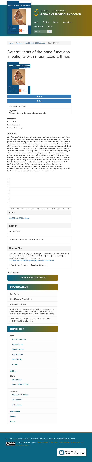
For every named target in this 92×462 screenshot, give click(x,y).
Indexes (15, 364)
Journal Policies (17, 354)
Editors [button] (55, 22)
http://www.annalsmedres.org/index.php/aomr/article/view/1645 (31, 260)
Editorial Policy (17, 359)
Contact (49, 26)
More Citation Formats (19, 265)
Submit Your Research (33, 277)
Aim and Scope (17, 344)
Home (11, 43)
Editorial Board (17, 379)
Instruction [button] (67, 22)
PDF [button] (40, 96)
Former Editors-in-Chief (20, 384)
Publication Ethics (18, 349)
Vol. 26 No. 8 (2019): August (35, 43)
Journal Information (19, 339)
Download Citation (38, 265)
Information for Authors (20, 394)
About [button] (36, 22)
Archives (46, 22)
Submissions (38, 26)
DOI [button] (40, 101)
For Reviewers (17, 400)
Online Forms (17, 405)
